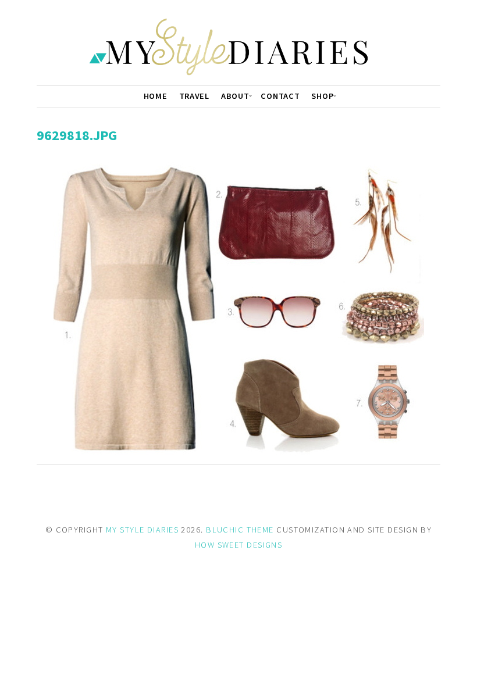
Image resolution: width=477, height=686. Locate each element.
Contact (280, 96)
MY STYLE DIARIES (142, 529)
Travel (194, 96)
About (235, 96)
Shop (322, 96)
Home (156, 96)
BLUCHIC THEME (240, 529)
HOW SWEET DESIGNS (238, 544)
